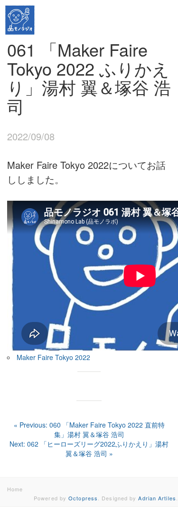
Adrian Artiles (157, 498)
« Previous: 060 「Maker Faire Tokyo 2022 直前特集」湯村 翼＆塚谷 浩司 (89, 429)
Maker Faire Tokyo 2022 (53, 357)
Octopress (83, 498)
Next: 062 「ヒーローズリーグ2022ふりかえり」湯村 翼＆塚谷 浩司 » (89, 448)
